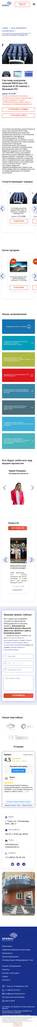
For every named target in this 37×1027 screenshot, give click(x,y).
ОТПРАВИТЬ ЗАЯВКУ (18, 109)
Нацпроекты (7, 953)
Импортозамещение (10, 957)
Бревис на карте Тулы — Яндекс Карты (18, 805)
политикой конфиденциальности (12, 1022)
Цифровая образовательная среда (16, 950)
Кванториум (7, 946)
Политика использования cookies (16, 1015)
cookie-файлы (16, 1017)
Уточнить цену (18, 115)
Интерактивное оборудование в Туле (17, 960)
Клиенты (5, 969)
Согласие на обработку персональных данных (18, 1007)
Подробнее (19, 221)
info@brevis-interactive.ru (23, 104)
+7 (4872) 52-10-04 (8, 102)
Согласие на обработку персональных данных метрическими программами (17, 643)
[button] (2, 208)
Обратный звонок (22, 4)
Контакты (6, 980)
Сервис (5, 976)
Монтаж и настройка (10, 973)
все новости (17, 528)
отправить (18, 695)
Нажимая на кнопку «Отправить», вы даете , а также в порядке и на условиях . (18, 642)
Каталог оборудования (11, 966)
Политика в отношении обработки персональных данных (17, 1011)
